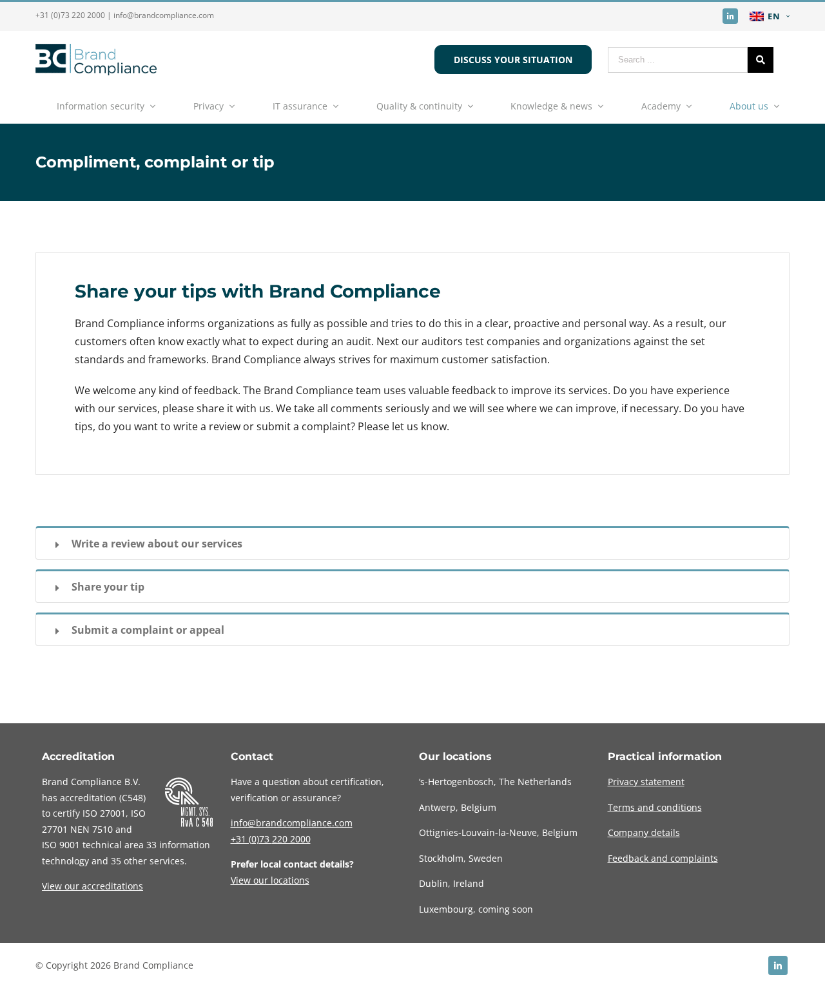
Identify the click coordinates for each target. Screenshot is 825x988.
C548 (132, 798)
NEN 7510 (91, 829)
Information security (100, 106)
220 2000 (271, 839)
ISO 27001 (104, 813)
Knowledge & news (551, 106)
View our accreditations (92, 886)
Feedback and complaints (663, 858)
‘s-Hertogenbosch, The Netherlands (495, 781)
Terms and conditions (655, 807)
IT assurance (300, 106)
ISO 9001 (61, 845)
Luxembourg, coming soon (476, 909)
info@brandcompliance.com (163, 15)
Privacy (208, 106)
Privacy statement (646, 781)
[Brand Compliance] (96, 71)
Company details (644, 832)
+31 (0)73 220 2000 (70, 15)
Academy (661, 106)
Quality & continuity (419, 106)
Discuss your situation (513, 59)
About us (749, 106)
